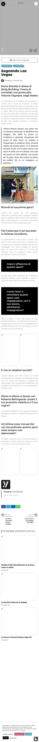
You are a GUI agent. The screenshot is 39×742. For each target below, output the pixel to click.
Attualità (6, 66)
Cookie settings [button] (8, 734)
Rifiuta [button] (6, 738)
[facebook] (2, 46)
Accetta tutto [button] (19, 734)
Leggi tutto (13, 738)
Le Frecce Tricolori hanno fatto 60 (16, 637)
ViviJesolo (8, 80)
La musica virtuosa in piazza (14, 602)
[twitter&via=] (2, 42)
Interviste (18, 66)
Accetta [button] (28, 734)
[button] (36, 739)
